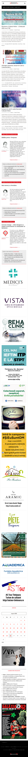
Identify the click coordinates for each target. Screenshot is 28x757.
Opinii (3, 134)
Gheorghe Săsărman (13, 84)
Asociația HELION (8, 43)
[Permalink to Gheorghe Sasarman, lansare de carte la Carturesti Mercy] (14, 57)
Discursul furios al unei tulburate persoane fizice (14, 210)
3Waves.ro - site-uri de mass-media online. (17, 749)
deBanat (14, 3)
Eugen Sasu (4, 199)
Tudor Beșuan (15, 86)
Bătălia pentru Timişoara (9, 137)
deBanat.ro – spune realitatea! (11, 746)
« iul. (3, 642)
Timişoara (10, 86)
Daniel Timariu (17, 29)
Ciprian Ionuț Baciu (9, 128)
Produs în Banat (5, 221)
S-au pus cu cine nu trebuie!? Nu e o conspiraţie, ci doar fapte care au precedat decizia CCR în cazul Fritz (14, 174)
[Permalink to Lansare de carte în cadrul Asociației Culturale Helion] (14, 99)
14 (17, 628)
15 (21, 628)
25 (7, 635)
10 (3, 628)
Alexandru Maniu (8, 126)
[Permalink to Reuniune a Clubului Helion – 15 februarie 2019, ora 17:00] (14, 18)
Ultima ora (7, 134)
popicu (4, 684)
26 (10, 635)
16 (24, 628)
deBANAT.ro (14, 753)
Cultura (11, 112)
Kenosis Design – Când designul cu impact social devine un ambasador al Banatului (13, 226)
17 (3, 631)
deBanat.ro (4, 238)
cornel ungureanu (5, 84)
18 (7, 631)
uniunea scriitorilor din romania (17, 129)
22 (21, 631)
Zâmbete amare (13, 134)
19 (10, 631)
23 (24, 631)
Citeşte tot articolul (14, 159)
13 (14, 628)
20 (14, 631)
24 (3, 635)
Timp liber (11, 29)
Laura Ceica (9, 129)
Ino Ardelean (4, 151)
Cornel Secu (20, 43)
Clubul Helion (14, 43)
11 (6, 628)
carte (13, 82)
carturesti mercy (18, 82)
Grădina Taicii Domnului (7, 182)
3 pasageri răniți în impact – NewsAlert (11, 696)
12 (10, 628)
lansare (18, 84)
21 (17, 631)
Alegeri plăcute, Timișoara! (10, 212)
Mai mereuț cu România (9, 185)
